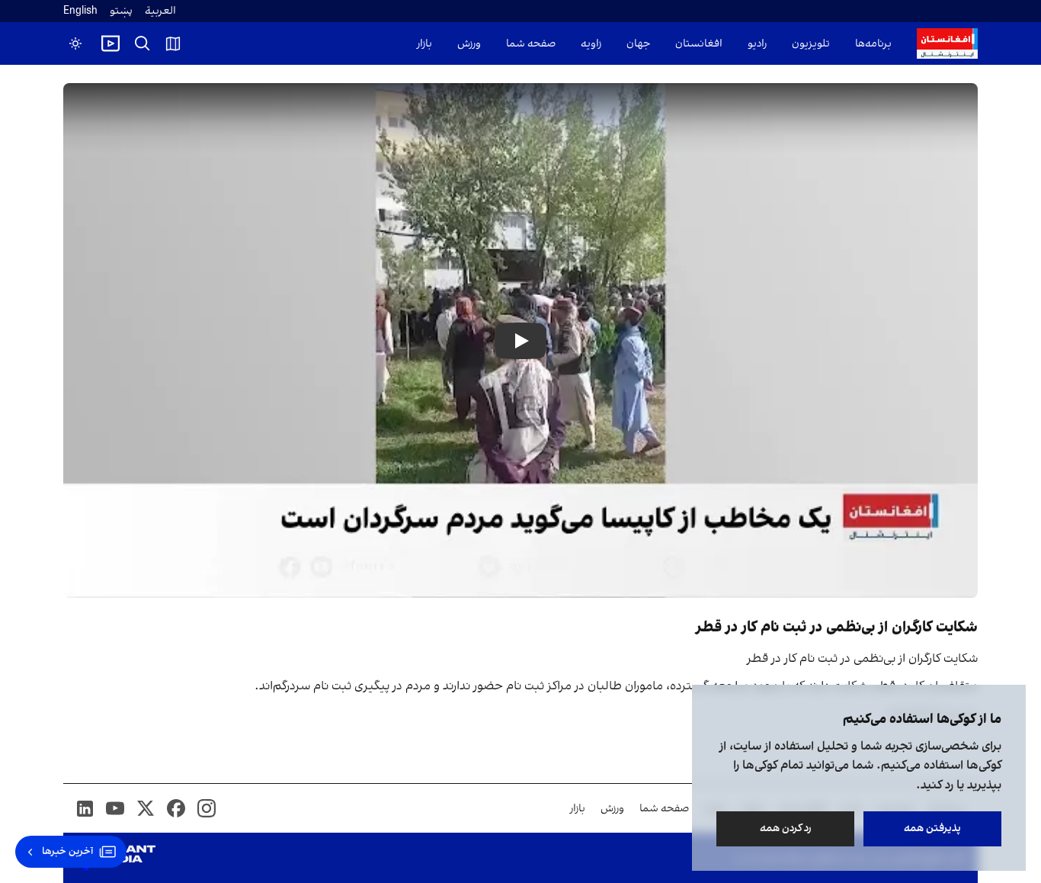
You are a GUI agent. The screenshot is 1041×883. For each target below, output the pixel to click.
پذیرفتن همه (932, 828)
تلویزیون (811, 44)
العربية (160, 11)
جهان (638, 44)
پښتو (121, 11)
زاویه (591, 44)
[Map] (173, 43)
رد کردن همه (786, 828)
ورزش (469, 44)
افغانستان (698, 44)
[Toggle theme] (75, 43)
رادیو (757, 44)
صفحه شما (531, 44)
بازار (424, 44)
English (80, 11)
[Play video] (110, 43)
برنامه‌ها (873, 44)
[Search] (142, 43)
